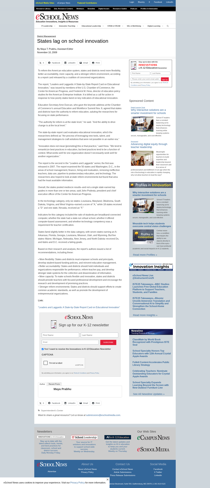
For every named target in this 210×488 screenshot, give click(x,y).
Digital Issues (103, 9)
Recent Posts (54, 384)
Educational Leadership (91, 26)
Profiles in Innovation (149, 9)
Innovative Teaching (67, 26)
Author (42, 384)
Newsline (91, 9)
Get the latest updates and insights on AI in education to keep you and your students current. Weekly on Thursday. (118, 446)
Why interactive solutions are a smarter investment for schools (149, 193)
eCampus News (63, 3)
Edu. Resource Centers (63, 9)
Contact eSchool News (122, 469)
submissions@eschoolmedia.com (103, 415)
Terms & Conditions (80, 373)
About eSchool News (87, 469)
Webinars (80, 9)
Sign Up (165, 79)
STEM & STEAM (113, 26)
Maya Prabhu (62, 389)
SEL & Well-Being (134, 26)
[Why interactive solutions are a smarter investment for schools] (142, 130)
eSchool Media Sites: (45, 3)
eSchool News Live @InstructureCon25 (143, 276)
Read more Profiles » (145, 254)
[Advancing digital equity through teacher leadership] (142, 165)
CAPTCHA (47, 354)
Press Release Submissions (122, 475)
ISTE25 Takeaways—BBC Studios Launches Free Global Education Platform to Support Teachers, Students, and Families (151, 288)
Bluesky (141, 2)
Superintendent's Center (52, 411)
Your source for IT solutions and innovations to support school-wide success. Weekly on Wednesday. (84, 447)
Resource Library (43, 9)
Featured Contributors (87, 3)
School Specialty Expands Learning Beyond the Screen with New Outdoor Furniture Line (151, 385)
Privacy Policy (94, 373)
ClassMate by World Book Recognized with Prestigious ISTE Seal (151, 342)
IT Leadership (46, 26)
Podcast (133, 9)
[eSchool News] (57, 18)
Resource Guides (120, 9)
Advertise (52, 471)
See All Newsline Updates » (149, 394)
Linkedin (158, 475)
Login (132, 2)
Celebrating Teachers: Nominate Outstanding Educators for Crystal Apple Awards (151, 373)
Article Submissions (122, 472)
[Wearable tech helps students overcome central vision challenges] (143, 243)
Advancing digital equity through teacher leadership (149, 146)
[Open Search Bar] (167, 26)
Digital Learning (154, 26)
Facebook (158, 469)
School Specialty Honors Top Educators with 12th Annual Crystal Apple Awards (152, 353)
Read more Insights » (145, 315)
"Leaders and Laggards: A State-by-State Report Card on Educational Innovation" (79, 307)
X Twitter (158, 472)
